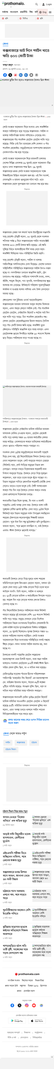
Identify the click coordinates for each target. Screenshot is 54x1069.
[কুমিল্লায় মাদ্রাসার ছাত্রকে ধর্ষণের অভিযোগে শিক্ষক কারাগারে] (41, 932)
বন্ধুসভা (23, 985)
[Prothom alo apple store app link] (37, 1021)
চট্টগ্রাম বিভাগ (11, 749)
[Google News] (41, 1006)
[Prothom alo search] (36, 4)
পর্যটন (8, 742)
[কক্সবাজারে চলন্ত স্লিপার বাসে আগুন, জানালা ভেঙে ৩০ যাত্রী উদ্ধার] (41, 878)
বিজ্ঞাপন (27, 1032)
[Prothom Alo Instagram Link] (28, 1006)
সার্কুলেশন (38, 1032)
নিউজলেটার (37, 1037)
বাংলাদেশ (14, 12)
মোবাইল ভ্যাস (29, 991)
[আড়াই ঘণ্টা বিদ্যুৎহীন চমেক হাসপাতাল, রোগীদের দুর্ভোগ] (41, 840)
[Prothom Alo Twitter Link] (21, 1006)
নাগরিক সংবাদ (14, 980)
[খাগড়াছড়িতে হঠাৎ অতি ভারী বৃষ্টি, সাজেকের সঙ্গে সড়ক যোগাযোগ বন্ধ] (41, 951)
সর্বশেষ (5, 12)
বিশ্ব (31, 12)
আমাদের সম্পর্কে (13, 1032)
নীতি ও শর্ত (12, 1037)
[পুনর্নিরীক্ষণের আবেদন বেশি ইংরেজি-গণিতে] (41, 915)
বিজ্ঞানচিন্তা (39, 980)
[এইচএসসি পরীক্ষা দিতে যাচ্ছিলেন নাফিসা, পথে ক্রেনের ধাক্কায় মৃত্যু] (41, 859)
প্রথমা (19, 991)
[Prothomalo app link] (17, 1021)
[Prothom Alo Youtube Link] (35, 1006)
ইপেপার (43, 985)
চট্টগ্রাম (34, 742)
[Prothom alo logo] (27, 975)
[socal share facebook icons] (5, 76)
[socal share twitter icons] (10, 76)
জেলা (5, 44)
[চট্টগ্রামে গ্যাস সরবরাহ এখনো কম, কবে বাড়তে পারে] (41, 897)
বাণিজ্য (37, 12)
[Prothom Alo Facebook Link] (13, 1006)
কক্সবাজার (21, 742)
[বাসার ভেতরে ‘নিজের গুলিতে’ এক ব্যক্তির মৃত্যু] (41, 822)
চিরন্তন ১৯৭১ (33, 985)
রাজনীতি (23, 12)
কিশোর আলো (27, 980)
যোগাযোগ (24, 1037)
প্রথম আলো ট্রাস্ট (11, 985)
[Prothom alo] (14, 4)
